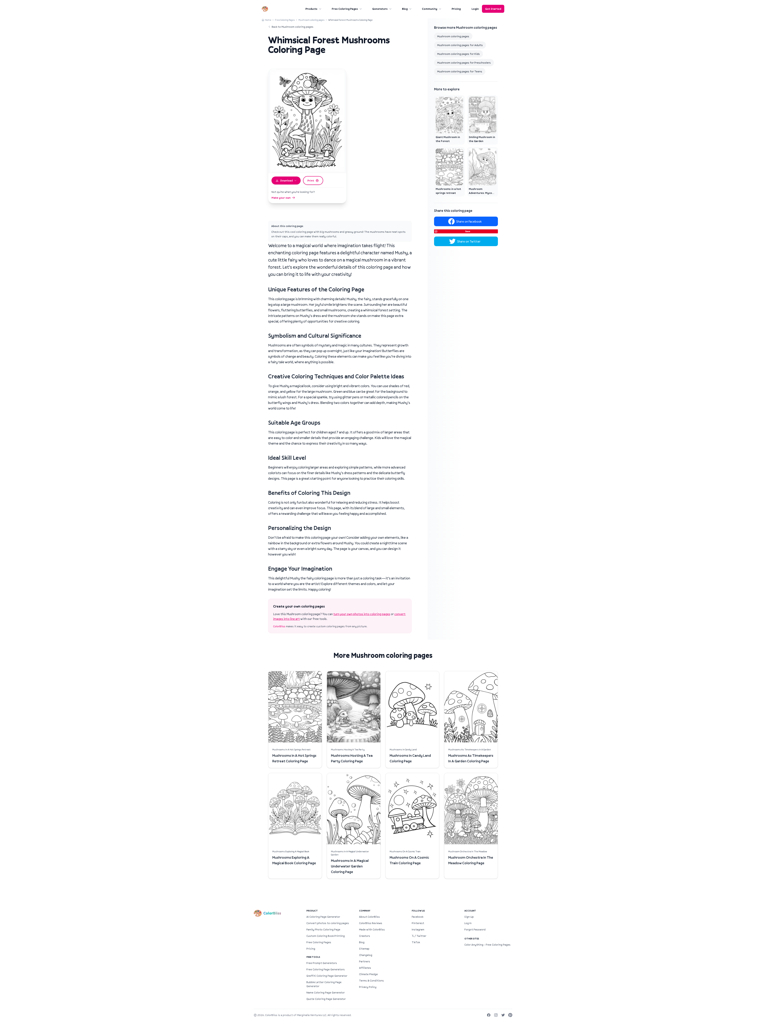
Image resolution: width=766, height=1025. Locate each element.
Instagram (418, 929)
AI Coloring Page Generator (323, 916)
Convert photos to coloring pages (327, 923)
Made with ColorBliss (372, 929)
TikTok (416, 942)
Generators (380, 9)
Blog (405, 9)
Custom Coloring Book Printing (325, 936)
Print (310, 180)
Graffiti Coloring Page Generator (326, 976)
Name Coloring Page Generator (325, 992)
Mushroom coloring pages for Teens (459, 71)
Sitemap (364, 948)
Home (268, 19)
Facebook (417, 916)
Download (286, 180)
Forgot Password (475, 929)
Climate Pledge (368, 974)
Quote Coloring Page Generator (326, 999)
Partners (364, 961)
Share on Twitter (469, 241)
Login (475, 9)
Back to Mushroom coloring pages (292, 27)
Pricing (456, 9)
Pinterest (418, 923)
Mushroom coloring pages (311, 19)
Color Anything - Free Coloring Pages (487, 944)
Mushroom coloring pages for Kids (458, 54)
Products (311, 9)
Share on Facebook (469, 221)
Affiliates (365, 968)
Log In (468, 923)
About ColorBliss (369, 916)
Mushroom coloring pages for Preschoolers (464, 62)
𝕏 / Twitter (419, 936)
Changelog (365, 955)
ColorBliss (279, 626)
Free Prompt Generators (321, 963)
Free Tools (313, 956)
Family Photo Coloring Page (323, 929)
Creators (364, 936)
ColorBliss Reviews (370, 923)
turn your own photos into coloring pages (361, 614)
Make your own (281, 197)
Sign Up (469, 916)
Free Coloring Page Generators (325, 969)
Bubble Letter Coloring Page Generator (324, 984)
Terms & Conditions (371, 980)
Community (429, 9)
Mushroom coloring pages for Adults (460, 45)
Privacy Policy (367, 987)
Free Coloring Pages (345, 9)
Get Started (493, 9)
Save (467, 231)
